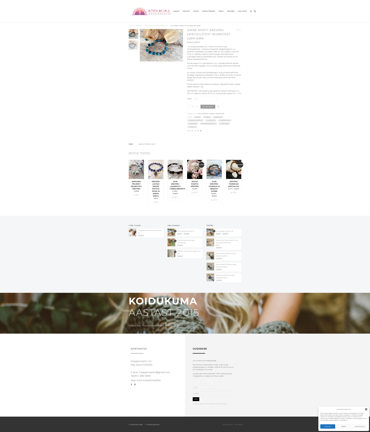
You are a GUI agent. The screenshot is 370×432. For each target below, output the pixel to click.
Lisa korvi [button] (134, 195)
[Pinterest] (197, 130)
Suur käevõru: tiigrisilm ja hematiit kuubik (214, 186)
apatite (207, 117)
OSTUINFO (186, 11)
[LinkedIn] (200, 130)
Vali (173, 197)
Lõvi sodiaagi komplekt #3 (185, 231)
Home (131, 25)
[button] (366, 409)
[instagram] (135, 384)
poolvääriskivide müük (208, 123)
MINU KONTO (242, 11)
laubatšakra (193, 123)
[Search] (251, 11)
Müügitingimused (136, 424)
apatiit (198, 117)
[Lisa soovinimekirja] (218, 107)
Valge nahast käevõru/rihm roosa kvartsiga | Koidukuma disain (227, 242)
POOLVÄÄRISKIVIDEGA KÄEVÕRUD (156, 25)
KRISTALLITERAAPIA (208, 11)
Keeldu (343, 426)
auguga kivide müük (196, 120)
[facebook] (131, 384)
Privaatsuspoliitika (152, 424)
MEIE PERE (230, 11)
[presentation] (142, 45)
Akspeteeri (327, 426)
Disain (189, 99)
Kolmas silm (211, 120)
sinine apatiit (224, 123)
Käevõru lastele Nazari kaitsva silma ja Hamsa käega (156, 189)
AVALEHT (176, 11)
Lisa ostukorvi (207, 106)
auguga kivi (218, 117)
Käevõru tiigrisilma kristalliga (233, 184)
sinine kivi (192, 127)
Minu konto (238, 424)
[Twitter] (195, 130)
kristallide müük (225, 120)
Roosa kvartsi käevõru (195, 184)
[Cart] (255, 11)
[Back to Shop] (238, 30)
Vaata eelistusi (359, 426)
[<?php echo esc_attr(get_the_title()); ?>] (136, 195)
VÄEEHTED (138, 25)
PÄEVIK (221, 11)
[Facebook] (192, 130)
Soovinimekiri (228, 424)
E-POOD (196, 11)
